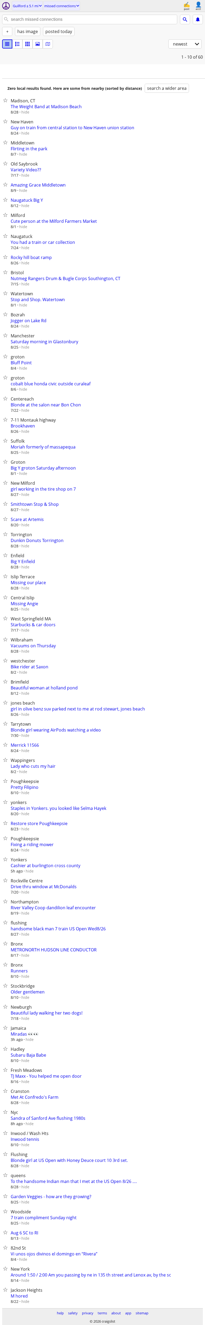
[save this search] (198, 19)
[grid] (27, 44)
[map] (48, 44)
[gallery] (38, 44)
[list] (7, 44)
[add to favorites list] (6, 100)
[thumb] (17, 44)
